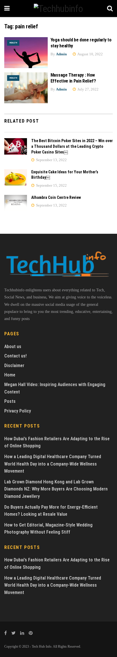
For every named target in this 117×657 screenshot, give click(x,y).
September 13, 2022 (51, 160)
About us (12, 346)
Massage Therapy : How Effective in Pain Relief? (73, 78)
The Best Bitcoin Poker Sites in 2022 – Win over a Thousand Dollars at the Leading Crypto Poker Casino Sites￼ (72, 146)
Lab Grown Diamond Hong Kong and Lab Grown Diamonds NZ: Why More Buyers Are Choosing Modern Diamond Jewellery (56, 489)
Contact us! (15, 356)
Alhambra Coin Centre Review (56, 197)
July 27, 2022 (88, 89)
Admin (61, 54)
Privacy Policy (17, 411)
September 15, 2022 (51, 185)
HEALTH (13, 42)
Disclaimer (14, 365)
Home (9, 375)
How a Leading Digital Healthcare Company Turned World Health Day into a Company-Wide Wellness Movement (52, 464)
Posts (10, 401)
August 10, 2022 (90, 54)
